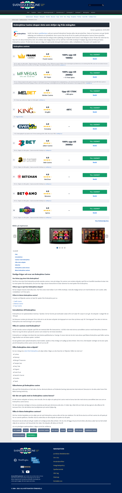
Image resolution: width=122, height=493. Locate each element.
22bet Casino (47, 146)
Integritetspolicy (59, 465)
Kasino (39, 12)
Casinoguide (69, 12)
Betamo (48, 196)
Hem (28, 12)
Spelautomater (29, 16)
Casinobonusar (60, 12)
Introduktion (18, 257)
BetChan (47, 179)
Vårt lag (56, 473)
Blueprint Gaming (44, 430)
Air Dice (26, 430)
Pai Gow (79, 16)
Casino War (85, 16)
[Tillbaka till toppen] (118, 490)
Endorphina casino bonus (22, 267)
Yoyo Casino (18, 306)
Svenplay (47, 129)
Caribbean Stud (92, 16)
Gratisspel (77, 12)
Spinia (47, 213)
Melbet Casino (47, 95)
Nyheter (93, 12)
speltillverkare (43, 33)
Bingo (68, 16)
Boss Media (55, 430)
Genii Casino (79, 430)
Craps (57, 16)
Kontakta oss (57, 481)
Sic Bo (61, 16)
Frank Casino (47, 59)
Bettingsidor (86, 12)
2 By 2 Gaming (17, 430)
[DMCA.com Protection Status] (26, 467)
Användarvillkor (58, 461)
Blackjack (36, 16)
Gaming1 (70, 430)
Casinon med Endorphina (22, 259)
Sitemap (56, 477)
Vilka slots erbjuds (20, 262)
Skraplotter (73, 16)
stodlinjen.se (89, 83)
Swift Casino (18, 301)
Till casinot (95, 55)
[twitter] (23, 472)
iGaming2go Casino (90, 430)
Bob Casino (47, 163)
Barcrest (33, 430)
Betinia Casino (18, 304)
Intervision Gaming (18, 435)
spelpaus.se (63, 65)
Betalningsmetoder (48, 12)
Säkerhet (17, 265)
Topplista (33, 12)
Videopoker (42, 16)
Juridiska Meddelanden (61, 454)
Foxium (63, 430)
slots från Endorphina (31, 351)
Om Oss (56, 458)
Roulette (48, 16)
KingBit (47, 112)
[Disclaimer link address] (23, 460)
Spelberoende (58, 469)
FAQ (16, 254)
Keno (65, 16)
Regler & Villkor (19, 116)
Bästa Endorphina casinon (22, 270)
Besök (95, 59)
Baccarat (53, 16)
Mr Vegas (47, 77)
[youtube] (27, 472)
